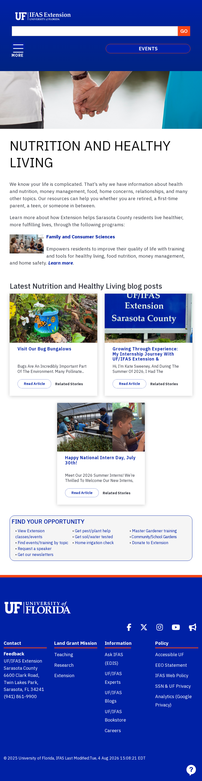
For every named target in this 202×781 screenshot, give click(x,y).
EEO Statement (171, 665)
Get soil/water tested (94, 536)
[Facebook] (129, 627)
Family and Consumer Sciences (80, 236)
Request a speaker (34, 548)
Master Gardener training (154, 530)
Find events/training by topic (43, 542)
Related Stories (69, 383)
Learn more (60, 263)
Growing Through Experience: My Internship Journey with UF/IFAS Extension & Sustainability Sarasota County (147, 356)
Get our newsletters (35, 554)
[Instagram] (160, 627)
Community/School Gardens (154, 536)
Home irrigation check (94, 542)
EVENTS (148, 48)
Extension (64, 675)
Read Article (34, 383)
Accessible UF (169, 654)
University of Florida (36, 758)
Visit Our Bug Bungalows (44, 349)
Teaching (63, 654)
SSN (159, 686)
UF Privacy (180, 686)
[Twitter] (144, 627)
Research (64, 665)
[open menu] (18, 46)
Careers (113, 730)
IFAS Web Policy (171, 675)
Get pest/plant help (93, 530)
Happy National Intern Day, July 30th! (100, 460)
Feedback (14, 654)
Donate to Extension (150, 542)
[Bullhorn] (193, 627)
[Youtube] (176, 627)
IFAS (60, 758)
